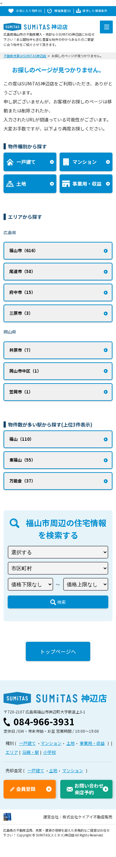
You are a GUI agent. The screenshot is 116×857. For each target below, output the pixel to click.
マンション (51, 743)
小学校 (49, 752)
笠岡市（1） (21, 392)
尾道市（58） (22, 271)
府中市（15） (22, 292)
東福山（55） (22, 460)
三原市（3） (21, 313)
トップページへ (58, 651)
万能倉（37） (22, 481)
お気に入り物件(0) (29, 11)
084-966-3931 (44, 721)
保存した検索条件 (95, 11)
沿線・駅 (30, 752)
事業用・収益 (92, 743)
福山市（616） (23, 250)
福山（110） (21, 439)
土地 (70, 743)
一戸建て (27, 743)
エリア (11, 752)
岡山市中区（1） (25, 371)
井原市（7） (21, 350)
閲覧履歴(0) (62, 11)
